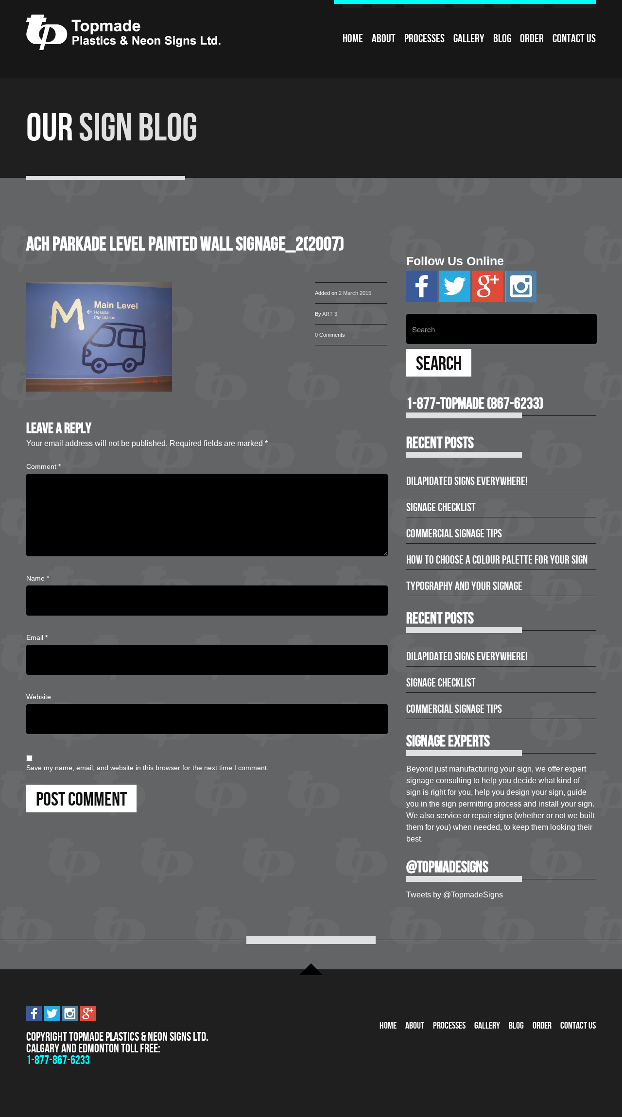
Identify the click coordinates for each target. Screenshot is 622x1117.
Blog (502, 38)
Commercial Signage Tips (454, 533)
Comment (43, 466)
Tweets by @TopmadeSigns (454, 895)
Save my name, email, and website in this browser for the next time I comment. (147, 768)
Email (37, 637)
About (384, 38)
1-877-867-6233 (58, 1059)
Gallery (468, 38)
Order (532, 38)
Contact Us (574, 38)
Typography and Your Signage (464, 586)
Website (38, 697)
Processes (424, 38)
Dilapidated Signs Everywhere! (467, 481)
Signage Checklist (441, 507)
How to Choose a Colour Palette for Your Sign (496, 559)
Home (353, 38)
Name (37, 578)
